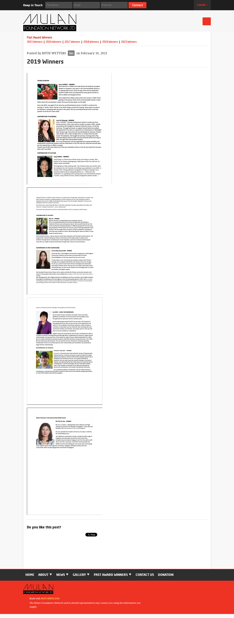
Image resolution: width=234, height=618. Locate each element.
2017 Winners (72, 41)
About (43, 575)
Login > (202, 5)
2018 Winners (91, 41)
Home (29, 575)
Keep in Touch (33, 5)
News (61, 575)
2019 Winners (110, 41)
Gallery (80, 575)
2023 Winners (129, 41)
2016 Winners (53, 41)
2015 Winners (35, 41)
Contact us (145, 575)
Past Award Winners (39, 37)
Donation (165, 575)
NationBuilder (50, 598)
